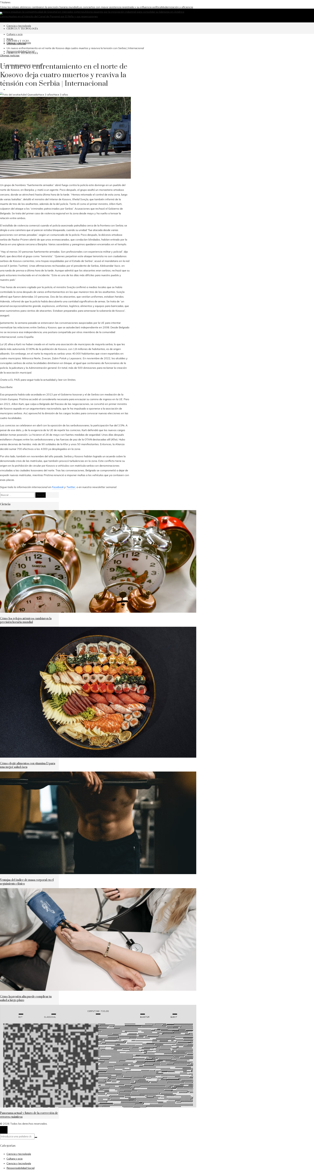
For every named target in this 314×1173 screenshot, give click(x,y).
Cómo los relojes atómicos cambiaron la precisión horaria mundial (39, 7)
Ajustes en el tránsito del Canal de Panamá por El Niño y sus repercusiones (53, 16)
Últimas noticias (9, 55)
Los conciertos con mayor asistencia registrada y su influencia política (119, 7)
